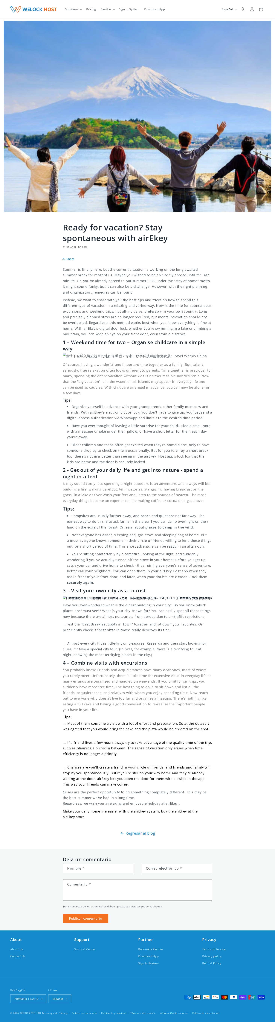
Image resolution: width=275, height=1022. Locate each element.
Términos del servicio (143, 1013)
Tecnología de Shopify (55, 1013)
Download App (148, 956)
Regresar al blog (140, 833)
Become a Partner (150, 949)
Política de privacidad (113, 1013)
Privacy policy (212, 956)
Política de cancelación (205, 1013)
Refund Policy (211, 963)
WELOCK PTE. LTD (30, 1013)
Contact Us (17, 956)
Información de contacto (174, 1013)
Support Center (84, 949)
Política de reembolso (84, 1013)
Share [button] (70, 259)
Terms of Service (214, 949)
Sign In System (148, 963)
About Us (16, 949)
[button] (73, 9)
